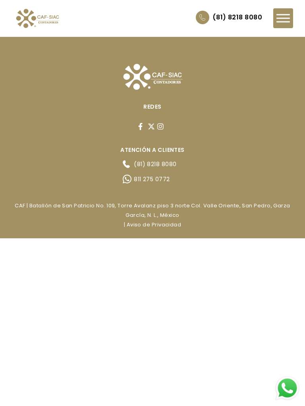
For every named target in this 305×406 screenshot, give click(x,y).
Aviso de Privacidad (154, 224)
